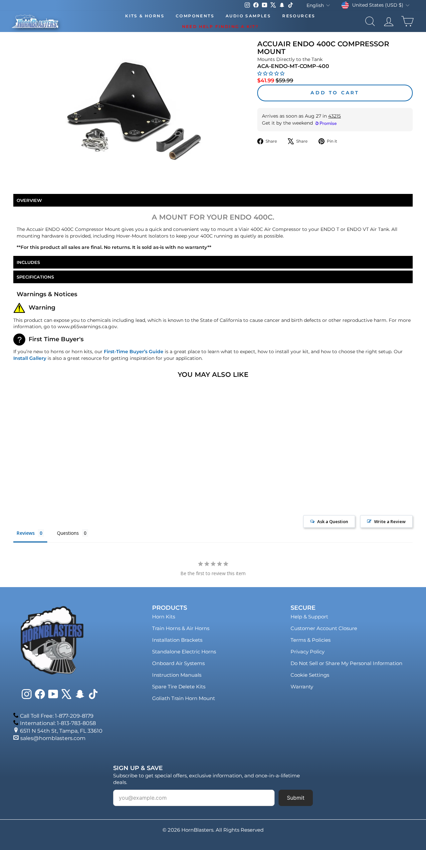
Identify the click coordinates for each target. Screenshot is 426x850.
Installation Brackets (177, 640)
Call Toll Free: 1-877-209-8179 (57, 716)
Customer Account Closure (324, 628)
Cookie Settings (310, 675)
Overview (29, 200)
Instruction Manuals (176, 675)
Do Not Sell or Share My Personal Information (346, 663)
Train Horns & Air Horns (180, 628)
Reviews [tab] (26, 533)
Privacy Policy (307, 651)
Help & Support (309, 616)
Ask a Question (332, 521)
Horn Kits (163, 616)
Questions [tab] (68, 533)
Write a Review (390, 521)
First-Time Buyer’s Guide (133, 352)
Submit (296, 797)
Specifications (35, 277)
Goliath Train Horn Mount (183, 698)
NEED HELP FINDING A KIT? (220, 26)
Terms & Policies (310, 640)
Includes (28, 262)
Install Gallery (29, 358)
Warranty (302, 686)
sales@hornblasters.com (53, 738)
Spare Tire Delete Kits (178, 686)
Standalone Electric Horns (184, 651)
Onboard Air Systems (178, 663)
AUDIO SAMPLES (248, 15)
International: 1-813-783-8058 (58, 723)
